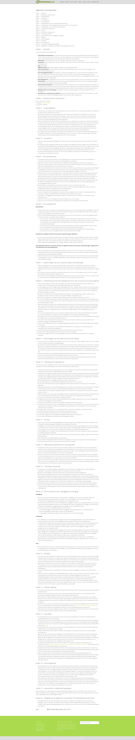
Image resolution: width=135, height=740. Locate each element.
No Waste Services (63, 738)
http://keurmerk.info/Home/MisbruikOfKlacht (86, 605)
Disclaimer (80, 738)
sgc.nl (45, 625)
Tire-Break (45, 2)
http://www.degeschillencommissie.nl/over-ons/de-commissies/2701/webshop (67, 644)
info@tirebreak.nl (46, 103)
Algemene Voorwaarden (72, 738)
